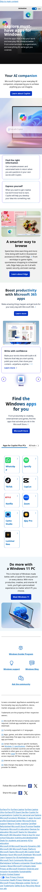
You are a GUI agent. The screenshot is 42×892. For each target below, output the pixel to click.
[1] (2, 721)
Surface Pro (5, 809)
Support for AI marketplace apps (19, 857)
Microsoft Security (19, 846)
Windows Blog (32, 669)
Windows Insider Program (21, 654)
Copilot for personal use (23, 815)
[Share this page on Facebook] (20, 793)
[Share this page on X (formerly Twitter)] (26, 793)
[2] (2, 730)
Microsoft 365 (6, 849)
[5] (2, 760)
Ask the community (21, 684)
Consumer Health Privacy (11, 880)
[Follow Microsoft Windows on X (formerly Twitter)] (35, 786)
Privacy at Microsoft (9, 868)
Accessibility (13, 871)
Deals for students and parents (14, 840)
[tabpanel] (21, 500)
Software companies (21, 863)
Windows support (12, 669)
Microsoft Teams (7, 851)
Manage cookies (23, 883)
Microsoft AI (5, 846)
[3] (2, 734)
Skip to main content (9, 1)
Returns (11, 823)
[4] (2, 744)
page (13, 754)
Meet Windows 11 (21, 597)
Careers (3, 866)
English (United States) (10, 874)
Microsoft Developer (23, 854)
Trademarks (9, 885)
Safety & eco (20, 885)
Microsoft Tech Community (12, 860)
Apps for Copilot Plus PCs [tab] (14, 445)
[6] (2, 765)
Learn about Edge (19, 274)
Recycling (30, 885)
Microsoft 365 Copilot (24, 851)
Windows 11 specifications (15, 746)
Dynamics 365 (34, 846)
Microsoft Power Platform (24, 849)
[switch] (34, 9)
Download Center (14, 820)
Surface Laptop (17, 809)
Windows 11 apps (25, 818)
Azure (10, 854)
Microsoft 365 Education (11, 835)
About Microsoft (14, 866)
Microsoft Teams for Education (23, 832)
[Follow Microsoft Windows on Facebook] (30, 786)
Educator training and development (22, 837)
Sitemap (26, 880)
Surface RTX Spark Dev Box (17, 812)
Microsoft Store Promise (22, 826)
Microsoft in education (19, 829)
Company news (29, 866)
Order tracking (21, 823)
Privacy (12, 883)
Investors (22, 868)
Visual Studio (36, 863)
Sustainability (25, 871)
